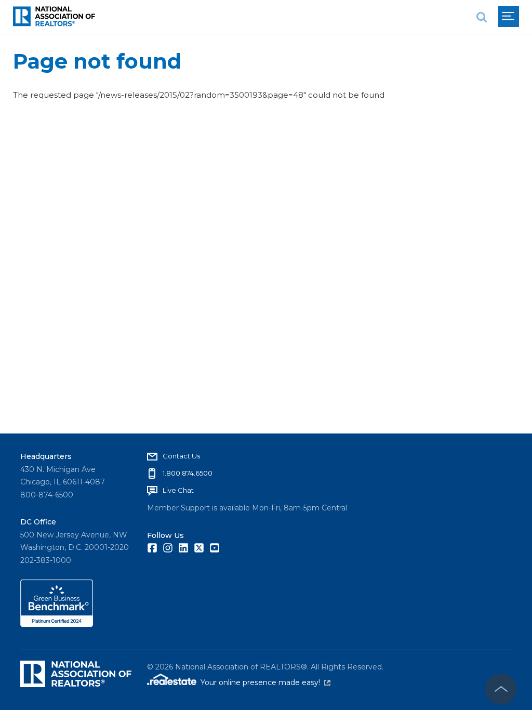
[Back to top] (500, 689)
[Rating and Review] (56, 624)
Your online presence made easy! (265, 682)
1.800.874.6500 (187, 473)
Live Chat (178, 490)
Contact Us (181, 456)
